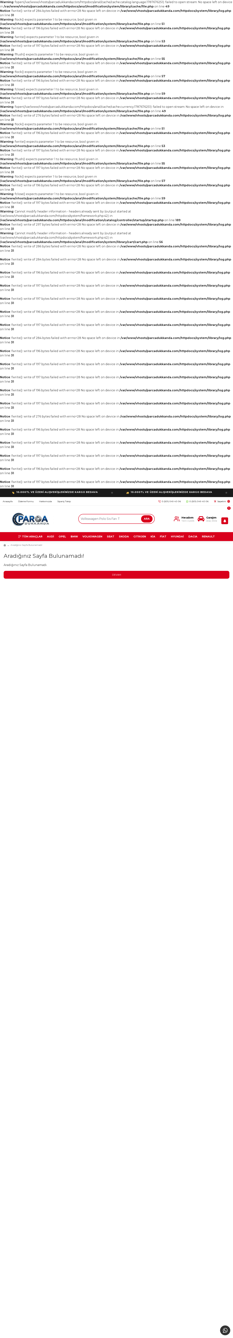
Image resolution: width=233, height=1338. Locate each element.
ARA (147, 518)
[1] (225, 518)
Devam (116, 574)
